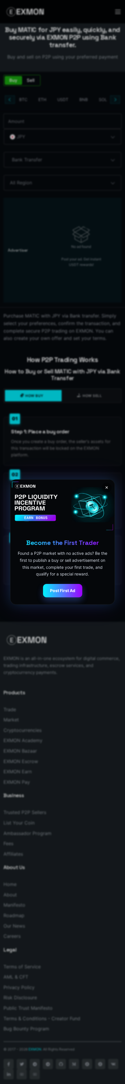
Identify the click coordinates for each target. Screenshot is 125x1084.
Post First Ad (62, 590)
